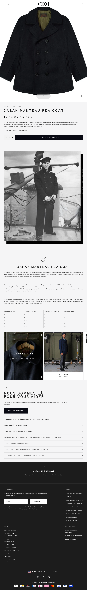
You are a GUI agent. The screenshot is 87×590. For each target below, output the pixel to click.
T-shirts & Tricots (74, 503)
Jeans (68, 496)
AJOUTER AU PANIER (49, 137)
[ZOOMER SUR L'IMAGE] (81, 96)
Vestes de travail (74, 493)
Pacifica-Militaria (74, 510)
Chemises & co (72, 507)
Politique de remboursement (10, 546)
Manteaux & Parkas (74, 514)
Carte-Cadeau (72, 520)
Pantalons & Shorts (74, 500)
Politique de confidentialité (10, 535)
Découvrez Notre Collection (23, 358)
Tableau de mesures (73, 536)
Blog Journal (70, 539)
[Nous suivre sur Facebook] (37, 577)
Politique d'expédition (9, 540)
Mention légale (10, 530)
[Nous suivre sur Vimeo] (49, 577)
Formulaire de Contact (71, 531)
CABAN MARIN (63, 374)
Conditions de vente (12, 550)
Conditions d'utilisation (9, 555)
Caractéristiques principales (15, 130)
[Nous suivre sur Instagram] (43, 577)
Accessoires (71, 517)
